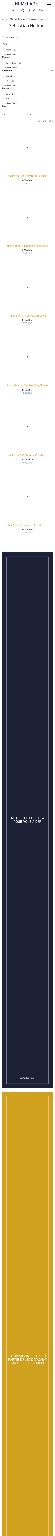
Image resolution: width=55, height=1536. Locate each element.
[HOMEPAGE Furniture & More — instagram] (13, 10)
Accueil (5, 19)
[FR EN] (41, 10)
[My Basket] (34, 10)
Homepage (26, 4)
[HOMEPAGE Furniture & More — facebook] (18, 10)
